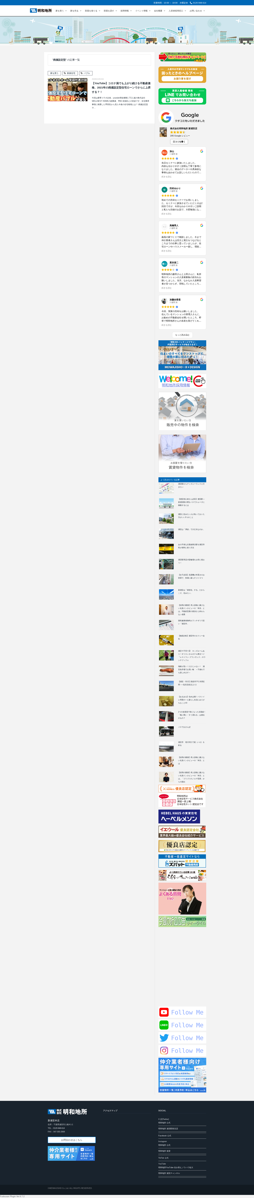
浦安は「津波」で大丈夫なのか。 (191, 529)
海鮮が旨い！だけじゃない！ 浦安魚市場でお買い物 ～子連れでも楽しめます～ (191, 669)
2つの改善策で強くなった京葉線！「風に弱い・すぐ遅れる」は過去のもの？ (192, 715)
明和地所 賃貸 (164, 1151)
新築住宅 (71, 73)
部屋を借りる (91, 11)
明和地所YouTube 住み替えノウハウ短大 (175, 1167)
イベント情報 (141, 11)
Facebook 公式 (164, 1136)
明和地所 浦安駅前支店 (168, 1129)
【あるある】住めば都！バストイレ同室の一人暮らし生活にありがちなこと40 (191, 700)
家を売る (74, 11)
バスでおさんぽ (184, 727)
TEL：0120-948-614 (56, 1128)
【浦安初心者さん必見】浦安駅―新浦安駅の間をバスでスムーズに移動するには (191, 502)
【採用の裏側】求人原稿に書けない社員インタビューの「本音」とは (191, 760)
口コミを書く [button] (179, 141)
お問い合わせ (196, 11)
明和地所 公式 (164, 1123)
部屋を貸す (109, 11)
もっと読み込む (182, 335)
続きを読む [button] (167, 177)
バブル (87, 73)
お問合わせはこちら (71, 1140)
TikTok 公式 (163, 1158)
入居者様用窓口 (176, 11)
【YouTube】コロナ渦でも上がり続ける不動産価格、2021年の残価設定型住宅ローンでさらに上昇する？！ (121, 87)
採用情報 (125, 11)
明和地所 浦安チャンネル (169, 1173)
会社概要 (158, 11)
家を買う (60, 11)
